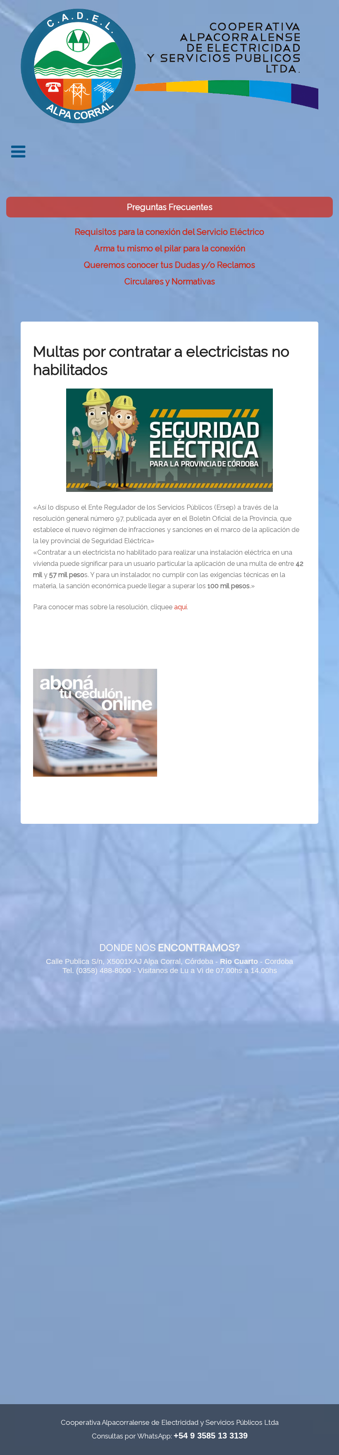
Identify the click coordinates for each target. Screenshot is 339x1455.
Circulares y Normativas (169, 281)
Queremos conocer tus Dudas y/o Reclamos (169, 265)
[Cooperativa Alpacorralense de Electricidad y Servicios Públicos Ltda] (169, 64)
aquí (180, 607)
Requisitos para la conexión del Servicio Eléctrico (169, 232)
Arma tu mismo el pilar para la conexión (169, 248)
